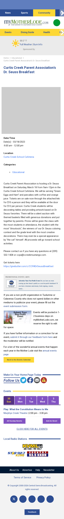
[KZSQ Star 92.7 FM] (15, 453)
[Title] (50, 499)
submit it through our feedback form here (31, 337)
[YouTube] (32, 499)
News (8, 13)
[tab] (9, 400)
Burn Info (37, 44)
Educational (18, 172)
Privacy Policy (43, 477)
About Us (14, 470)
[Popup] (56, 22)
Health (46, 32)
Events (8, 32)
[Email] (41, 499)
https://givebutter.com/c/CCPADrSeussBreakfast (28, 266)
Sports (24, 13)
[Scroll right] (62, 12)
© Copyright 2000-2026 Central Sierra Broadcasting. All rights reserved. (32, 487)
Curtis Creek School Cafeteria (19, 157)
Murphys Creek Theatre (15, 413)
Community (44, 13)
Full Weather (26, 44)
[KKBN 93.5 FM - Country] (37, 453)
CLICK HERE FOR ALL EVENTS (32, 429)
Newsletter (49, 470)
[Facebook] (23, 499)
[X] (14, 499)
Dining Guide (27, 32)
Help (38, 470)
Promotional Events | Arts (17, 277)
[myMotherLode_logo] (26, 22)
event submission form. (16, 306)
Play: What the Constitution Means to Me (26, 409)
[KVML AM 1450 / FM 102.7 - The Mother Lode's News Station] (33, 446)
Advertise (27, 470)
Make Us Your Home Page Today (22, 374)
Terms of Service (22, 477)
